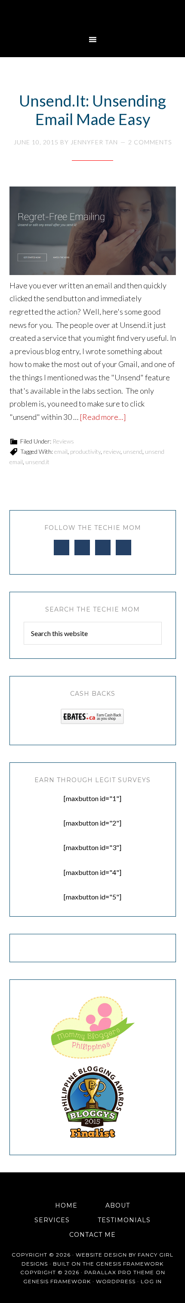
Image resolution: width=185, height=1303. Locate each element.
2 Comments (150, 142)
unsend (132, 451)
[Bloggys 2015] (92, 1135)
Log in (151, 1281)
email (61, 451)
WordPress (116, 1281)
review (111, 451)
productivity (85, 451)
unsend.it (37, 461)
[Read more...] (103, 417)
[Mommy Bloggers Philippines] (92, 1059)
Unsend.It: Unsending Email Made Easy (92, 109)
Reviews (63, 441)
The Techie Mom (92, 15)
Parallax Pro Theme (119, 1272)
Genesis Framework (129, 1263)
